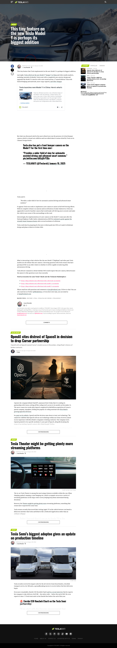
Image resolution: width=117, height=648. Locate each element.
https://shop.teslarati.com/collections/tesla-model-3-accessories (40, 286)
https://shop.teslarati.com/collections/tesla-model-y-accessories (40, 283)
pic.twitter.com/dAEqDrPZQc (36, 158)
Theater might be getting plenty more (35, 503)
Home (36, 638)
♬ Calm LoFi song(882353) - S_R (89, 95)
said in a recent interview (55, 592)
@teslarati (84, 91)
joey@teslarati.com (54, 289)
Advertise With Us (63, 638)
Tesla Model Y (57, 298)
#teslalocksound (99, 93)
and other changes (56, 81)
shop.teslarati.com (22, 315)
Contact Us (52, 638)
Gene (18, 352)
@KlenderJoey (37, 292)
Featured (30, 298)
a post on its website (22, 415)
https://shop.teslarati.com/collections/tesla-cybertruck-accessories (40, 281)
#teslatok (91, 93)
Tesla (35, 298)
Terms (74, 638)
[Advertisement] (46, 124)
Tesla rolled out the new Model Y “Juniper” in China (40, 75)
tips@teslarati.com (25, 294)
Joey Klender (26, 67)
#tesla (87, 93)
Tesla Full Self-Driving (45, 298)
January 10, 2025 (57, 163)
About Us (43, 638)
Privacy (80, 638)
